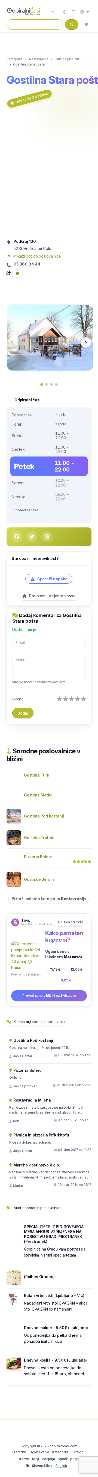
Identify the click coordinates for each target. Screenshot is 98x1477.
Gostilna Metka (38, 795)
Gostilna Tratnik (39, 837)
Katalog (78, 1452)
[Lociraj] (86, 24)
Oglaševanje (39, 1452)
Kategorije (60, 1452)
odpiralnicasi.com (63, 1446)
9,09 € (66, 980)
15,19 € (55, 969)
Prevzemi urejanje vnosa (52, 595)
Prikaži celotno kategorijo (49, 898)
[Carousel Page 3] (51, 384)
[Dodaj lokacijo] (52, 12)
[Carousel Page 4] (56, 384)
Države (23, 1459)
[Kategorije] (73, 12)
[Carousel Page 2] (46, 384)
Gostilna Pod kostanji (44, 816)
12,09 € (76, 969)
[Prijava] (63, 12)
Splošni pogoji (69, 1459)
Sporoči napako (25, 510)
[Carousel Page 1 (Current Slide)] (41, 384)
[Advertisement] (49, 174)
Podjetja (48, 1459)
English (61, 1466)
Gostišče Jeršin (39, 879)
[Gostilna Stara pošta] (50, 337)
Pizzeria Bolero (38, 856)
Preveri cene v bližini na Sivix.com (49, 995)
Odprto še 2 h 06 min (31, 98)
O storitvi (19, 1452)
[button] (84, 12)
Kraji (35, 1459)
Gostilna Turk (36, 775)
